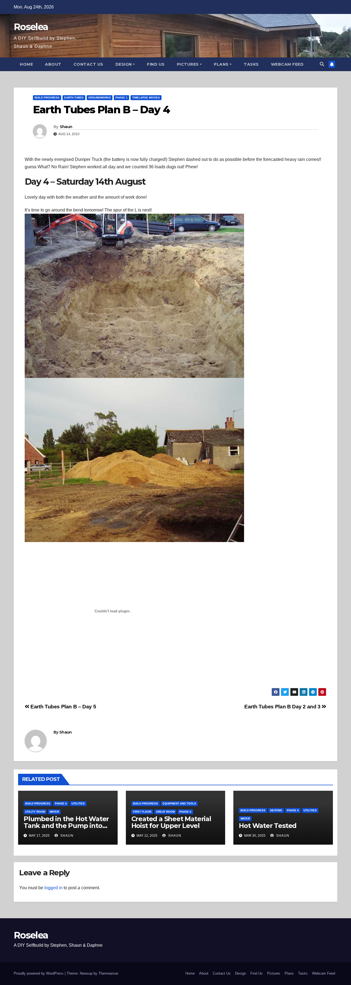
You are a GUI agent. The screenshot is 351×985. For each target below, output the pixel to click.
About (53, 64)
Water (54, 811)
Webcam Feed (287, 64)
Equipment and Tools (179, 803)
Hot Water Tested (267, 826)
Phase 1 (121, 97)
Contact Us (88, 64)
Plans (221, 64)
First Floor (142, 811)
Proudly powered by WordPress (39, 973)
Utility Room (35, 811)
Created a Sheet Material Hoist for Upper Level (171, 822)
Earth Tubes (74, 97)
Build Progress (47, 97)
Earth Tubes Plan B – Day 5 (62, 706)
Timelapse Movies (146, 97)
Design (123, 64)
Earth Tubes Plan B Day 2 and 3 (283, 706)
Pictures (188, 64)
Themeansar (108, 973)
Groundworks (99, 97)
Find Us (156, 64)
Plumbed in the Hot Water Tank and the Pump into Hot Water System (66, 825)
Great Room (165, 811)
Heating (276, 810)
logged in (53, 887)
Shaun (66, 126)
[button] (322, 64)
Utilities (78, 803)
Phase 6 (61, 803)
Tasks (251, 64)
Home (26, 64)
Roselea (31, 27)
